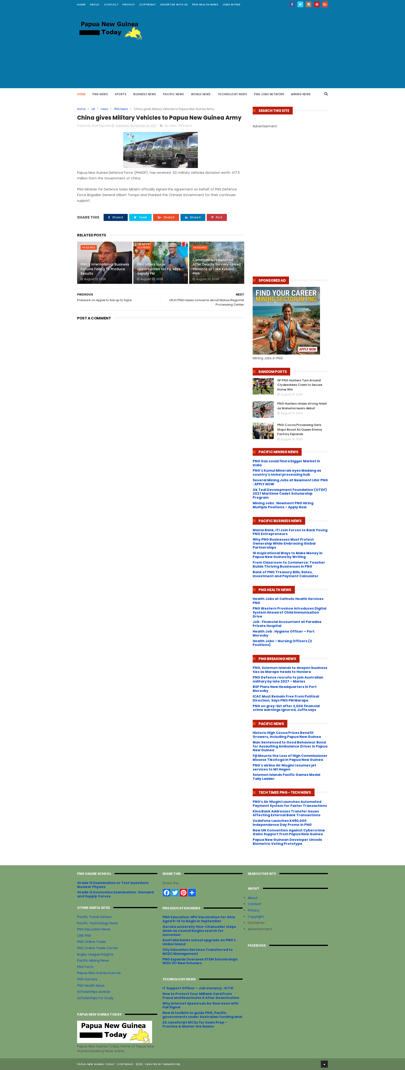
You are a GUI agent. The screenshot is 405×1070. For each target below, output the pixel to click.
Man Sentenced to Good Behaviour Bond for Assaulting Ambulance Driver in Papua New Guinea (290, 746)
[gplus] (325, 4)
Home (81, 4)
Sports (120, 94)
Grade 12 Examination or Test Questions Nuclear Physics (113, 884)
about (95, 4)
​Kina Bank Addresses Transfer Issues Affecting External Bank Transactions (286, 813)
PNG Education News (93, 929)
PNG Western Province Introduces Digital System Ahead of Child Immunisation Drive (289, 612)
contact (111, 4)
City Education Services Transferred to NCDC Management (197, 951)
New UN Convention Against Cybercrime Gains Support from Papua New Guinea (289, 832)
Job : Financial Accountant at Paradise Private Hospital (287, 623)
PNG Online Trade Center (97, 948)
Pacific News (173, 94)
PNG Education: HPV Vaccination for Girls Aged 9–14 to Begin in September (198, 919)
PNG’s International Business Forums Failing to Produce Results (105, 269)
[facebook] (292, 4)
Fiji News (144, 247)
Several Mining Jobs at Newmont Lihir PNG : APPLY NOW (290, 482)
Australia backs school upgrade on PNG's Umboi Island (199, 942)
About (253, 897)
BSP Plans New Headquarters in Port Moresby (285, 688)
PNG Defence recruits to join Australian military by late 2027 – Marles (288, 679)
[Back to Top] (324, 1064)
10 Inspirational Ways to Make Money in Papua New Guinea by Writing (287, 555)
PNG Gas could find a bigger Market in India (286, 463)
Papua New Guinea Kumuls (99, 973)
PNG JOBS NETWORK (269, 94)
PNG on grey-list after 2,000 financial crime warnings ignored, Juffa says (286, 708)
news (104, 109)
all (93, 109)
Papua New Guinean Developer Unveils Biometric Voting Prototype (287, 841)
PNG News (100, 94)
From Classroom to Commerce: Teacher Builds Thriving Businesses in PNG (289, 564)
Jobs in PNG (231, 4)
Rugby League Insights (95, 954)
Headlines (88, 247)
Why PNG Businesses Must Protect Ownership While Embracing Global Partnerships (284, 543)
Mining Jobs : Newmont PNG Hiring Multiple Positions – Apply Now (283, 505)
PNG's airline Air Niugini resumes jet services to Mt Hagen (284, 767)
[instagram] (308, 4)
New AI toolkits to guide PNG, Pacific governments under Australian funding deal (202, 1014)
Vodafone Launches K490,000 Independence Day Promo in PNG (282, 822)
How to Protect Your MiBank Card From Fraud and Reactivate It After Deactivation (200, 995)
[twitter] (300, 4)
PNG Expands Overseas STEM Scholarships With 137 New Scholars (200, 961)
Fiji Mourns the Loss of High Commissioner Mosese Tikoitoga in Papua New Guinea (290, 757)
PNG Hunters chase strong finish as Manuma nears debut (302, 405)
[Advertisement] (242, 48)
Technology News (232, 94)
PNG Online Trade (91, 941)
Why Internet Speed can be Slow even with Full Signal (200, 1005)
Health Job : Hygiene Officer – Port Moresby (284, 633)
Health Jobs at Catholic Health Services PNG (288, 600)
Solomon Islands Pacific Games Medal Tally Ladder (286, 776)
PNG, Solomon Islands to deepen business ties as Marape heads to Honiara (290, 669)
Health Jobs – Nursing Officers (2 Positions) (282, 643)
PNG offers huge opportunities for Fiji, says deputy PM (158, 269)
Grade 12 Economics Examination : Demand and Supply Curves (115, 894)
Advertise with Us (174, 4)
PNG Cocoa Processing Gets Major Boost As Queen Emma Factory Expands (299, 429)
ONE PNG (84, 935)
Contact (255, 904)
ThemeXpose (171, 1064)
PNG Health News (205, 4)
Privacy (129, 4)
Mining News (301, 94)
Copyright (147, 4)
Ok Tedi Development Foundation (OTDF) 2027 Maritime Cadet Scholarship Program (290, 493)
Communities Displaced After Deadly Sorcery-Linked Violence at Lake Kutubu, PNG (217, 267)
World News (201, 94)
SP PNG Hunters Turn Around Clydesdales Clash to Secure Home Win (299, 385)
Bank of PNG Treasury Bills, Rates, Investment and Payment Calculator (286, 574)
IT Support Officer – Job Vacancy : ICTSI (197, 988)
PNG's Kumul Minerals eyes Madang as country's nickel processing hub (287, 472)
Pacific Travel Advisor (94, 916)
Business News (144, 94)
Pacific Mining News (93, 960)
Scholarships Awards (93, 991)
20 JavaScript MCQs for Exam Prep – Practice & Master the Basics (194, 1024)
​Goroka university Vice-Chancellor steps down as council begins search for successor (199, 930)
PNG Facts (85, 966)
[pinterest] (317, 4)
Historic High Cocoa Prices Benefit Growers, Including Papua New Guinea (287, 734)
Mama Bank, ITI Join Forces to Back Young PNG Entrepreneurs (290, 532)
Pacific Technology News (97, 923)
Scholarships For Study (95, 998)
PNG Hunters (87, 979)
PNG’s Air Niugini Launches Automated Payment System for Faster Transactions (290, 803)
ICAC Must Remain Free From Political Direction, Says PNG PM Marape (286, 698)
